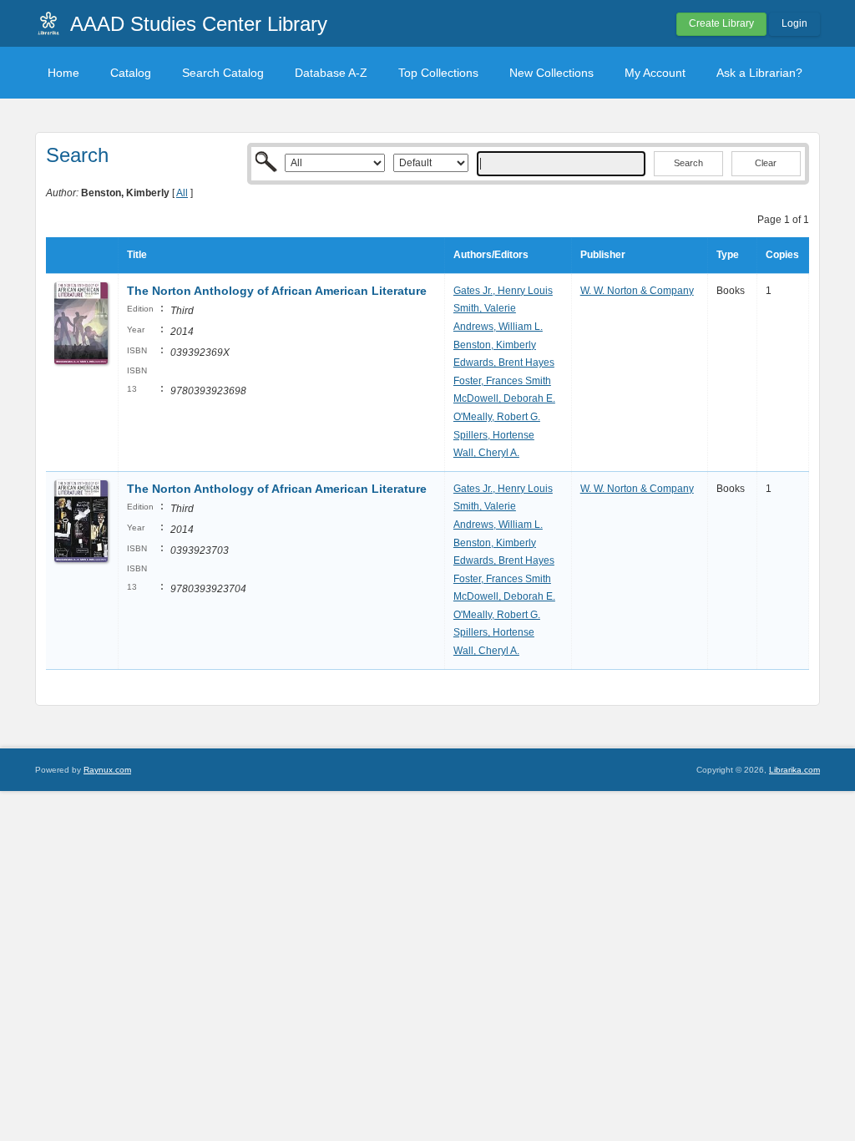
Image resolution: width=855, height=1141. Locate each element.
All (182, 193)
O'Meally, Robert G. (496, 417)
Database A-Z (331, 72)
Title (137, 255)
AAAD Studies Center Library (198, 24)
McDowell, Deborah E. (504, 398)
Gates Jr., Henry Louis (503, 291)
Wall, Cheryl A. (486, 453)
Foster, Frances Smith (502, 381)
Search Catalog (223, 72)
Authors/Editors (491, 255)
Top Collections (438, 72)
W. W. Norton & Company (637, 291)
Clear (766, 163)
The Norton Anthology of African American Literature (277, 290)
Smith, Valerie (484, 308)
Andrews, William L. (498, 326)
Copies (782, 255)
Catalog (130, 72)
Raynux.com (107, 769)
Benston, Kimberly (494, 345)
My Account (655, 72)
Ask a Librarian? (759, 72)
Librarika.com (794, 769)
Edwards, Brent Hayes (503, 362)
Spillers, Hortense (493, 435)
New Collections (551, 72)
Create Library (721, 23)
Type (727, 255)
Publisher (602, 255)
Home (63, 72)
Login (794, 23)
